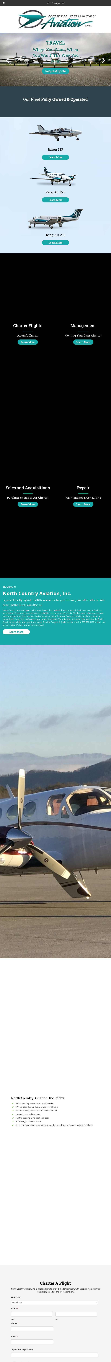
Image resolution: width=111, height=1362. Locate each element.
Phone (15, 1323)
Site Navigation (55, 3)
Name (14, 1308)
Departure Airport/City (22, 1349)
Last (57, 1319)
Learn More (55, 157)
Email (14, 1336)
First (12, 1319)
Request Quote (55, 71)
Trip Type (15, 1297)
